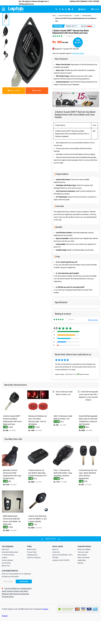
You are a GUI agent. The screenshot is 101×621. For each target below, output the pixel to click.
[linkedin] (62, 9)
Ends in (68, 26)
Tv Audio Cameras (8, 555)
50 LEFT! (78, 42)
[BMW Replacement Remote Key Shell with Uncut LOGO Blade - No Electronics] (12, 512)
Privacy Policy (31, 552)
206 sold (84, 26)
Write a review (93, 320)
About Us (55, 549)
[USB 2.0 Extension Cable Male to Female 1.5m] (63, 412)
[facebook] (59, 9)
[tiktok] (72, 9)
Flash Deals (58, 26)
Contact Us (56, 552)
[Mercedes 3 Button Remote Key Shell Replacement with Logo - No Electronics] (12, 466)
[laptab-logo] (16, 9)
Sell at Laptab (82, 555)
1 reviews (69, 36)
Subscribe (23, 581)
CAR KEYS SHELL (78, 53)
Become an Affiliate (84, 549)
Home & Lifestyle (7, 560)
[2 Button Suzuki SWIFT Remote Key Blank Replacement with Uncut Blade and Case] (12, 412)
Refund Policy (31, 549)
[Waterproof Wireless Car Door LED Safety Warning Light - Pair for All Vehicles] (38, 412)
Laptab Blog (82, 560)
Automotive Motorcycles (10, 552)
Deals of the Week (83, 557)
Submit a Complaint (34, 557)
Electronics (5, 549)
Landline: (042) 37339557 (61, 560)
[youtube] (69, 9)
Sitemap (80, 563)
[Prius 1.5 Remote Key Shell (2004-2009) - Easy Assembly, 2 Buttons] (63, 466)
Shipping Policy (32, 555)
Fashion (4, 557)
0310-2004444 (81, 1)
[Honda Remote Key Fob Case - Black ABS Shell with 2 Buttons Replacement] (88, 466)
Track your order (83, 552)
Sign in (83, 9)
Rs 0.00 (96, 9)
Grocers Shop (6, 563)
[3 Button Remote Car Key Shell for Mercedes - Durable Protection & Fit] (38, 466)
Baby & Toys (6, 566)
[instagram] (66, 9)
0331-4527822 (94, 1)
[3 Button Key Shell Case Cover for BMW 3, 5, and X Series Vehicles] (38, 512)
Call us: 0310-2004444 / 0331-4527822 (62, 556)
